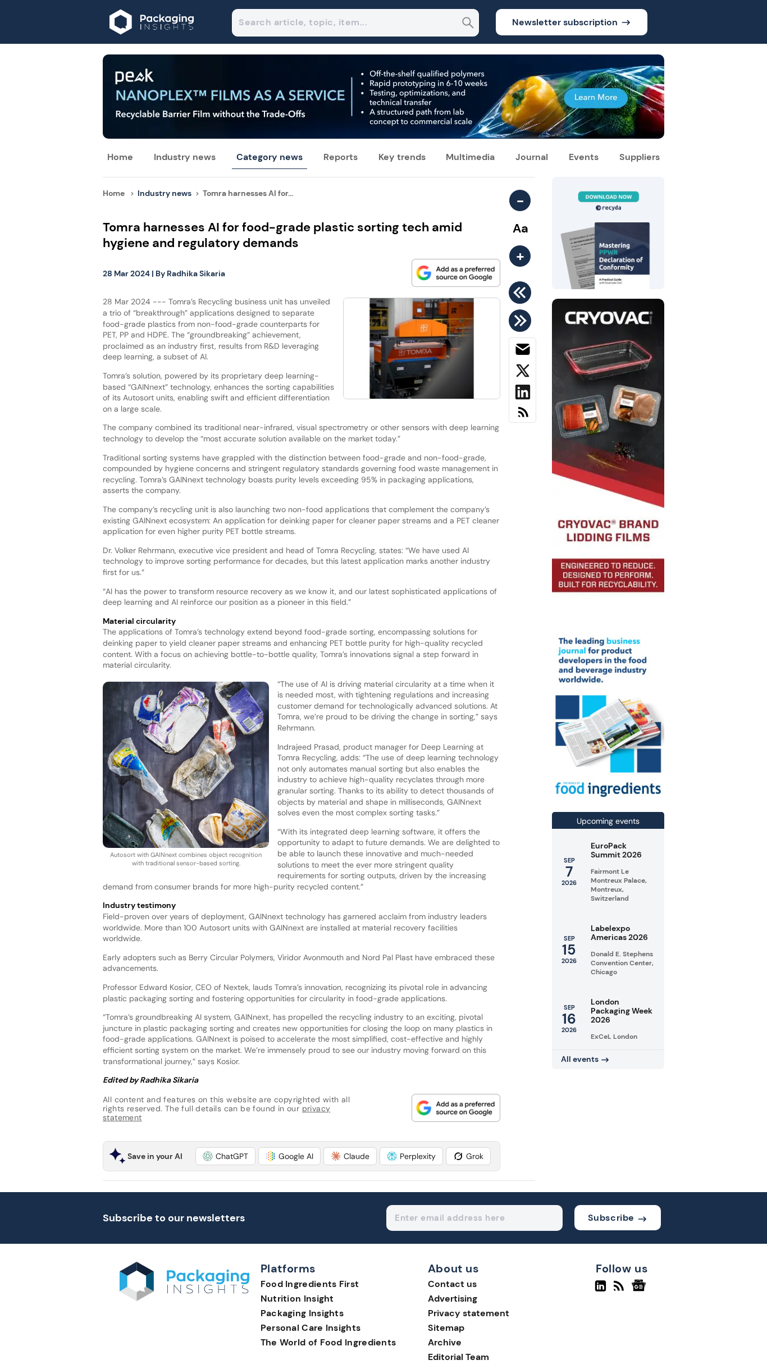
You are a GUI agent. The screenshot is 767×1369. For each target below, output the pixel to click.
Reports (340, 157)
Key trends (402, 157)
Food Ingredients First (310, 1284)
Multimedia (470, 157)
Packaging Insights (302, 1313)
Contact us (452, 1284)
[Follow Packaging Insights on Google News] (640, 1290)
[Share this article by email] (522, 351)
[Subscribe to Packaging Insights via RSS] (522, 416)
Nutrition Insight (297, 1298)
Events (584, 157)
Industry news (185, 157)
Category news (269, 157)
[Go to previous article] (522, 292)
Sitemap (446, 1327)
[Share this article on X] (522, 373)
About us (454, 1269)
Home (120, 157)
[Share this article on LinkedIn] (522, 394)
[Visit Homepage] (152, 40)
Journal (531, 157)
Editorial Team (458, 1357)
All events (580, 1059)
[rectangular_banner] (608, 798)
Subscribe (611, 1217)
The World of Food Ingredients (328, 1342)
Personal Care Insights (311, 1327)
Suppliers (639, 157)
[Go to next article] (522, 320)
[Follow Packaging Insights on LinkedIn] (600, 1290)
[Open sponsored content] (383, 135)
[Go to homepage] (184, 1298)
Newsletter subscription (565, 22)
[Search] (468, 24)
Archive (445, 1342)
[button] (225, 1156)
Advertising (452, 1298)
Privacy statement (468, 1313)
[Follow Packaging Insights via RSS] (620, 1290)
